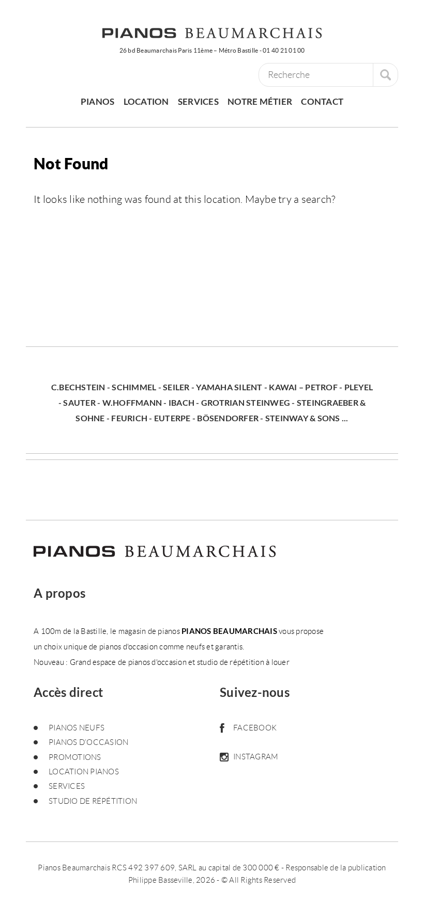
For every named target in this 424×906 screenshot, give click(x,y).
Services (198, 101)
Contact (322, 101)
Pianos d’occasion (88, 742)
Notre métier (260, 101)
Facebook (255, 728)
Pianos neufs (76, 728)
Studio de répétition (93, 801)
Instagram (255, 757)
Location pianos (84, 772)
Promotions (75, 757)
